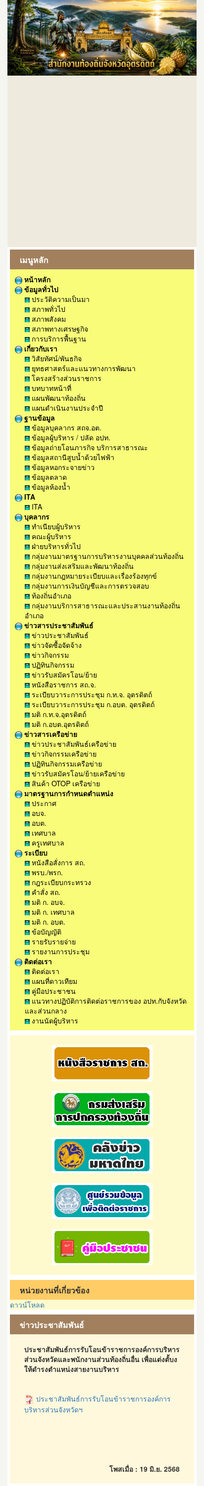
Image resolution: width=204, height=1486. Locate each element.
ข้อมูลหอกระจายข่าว (62, 467)
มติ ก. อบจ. (47, 902)
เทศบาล (43, 833)
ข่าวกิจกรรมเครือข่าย (63, 754)
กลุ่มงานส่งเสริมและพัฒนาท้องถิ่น (82, 566)
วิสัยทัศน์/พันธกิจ (56, 358)
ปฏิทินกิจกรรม (52, 665)
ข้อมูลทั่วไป (40, 289)
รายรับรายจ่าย (53, 941)
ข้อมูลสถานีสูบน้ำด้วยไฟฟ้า (72, 457)
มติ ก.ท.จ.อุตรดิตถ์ (58, 714)
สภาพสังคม (48, 319)
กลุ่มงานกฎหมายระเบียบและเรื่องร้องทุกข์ (93, 576)
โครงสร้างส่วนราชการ (66, 378)
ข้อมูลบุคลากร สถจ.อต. (66, 427)
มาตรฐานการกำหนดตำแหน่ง (67, 793)
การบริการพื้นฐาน (58, 338)
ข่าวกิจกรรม (49, 655)
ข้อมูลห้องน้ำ (50, 487)
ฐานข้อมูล (38, 418)
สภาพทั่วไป (47, 309)
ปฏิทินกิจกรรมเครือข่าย (66, 763)
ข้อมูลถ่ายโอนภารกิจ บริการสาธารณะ (89, 447)
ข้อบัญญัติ (45, 931)
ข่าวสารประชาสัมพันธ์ (58, 625)
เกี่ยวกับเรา (39, 348)
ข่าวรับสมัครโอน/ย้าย (63, 674)
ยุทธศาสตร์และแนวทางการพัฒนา (83, 368)
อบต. (38, 823)
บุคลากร (36, 516)
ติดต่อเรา (37, 961)
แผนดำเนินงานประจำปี (66, 408)
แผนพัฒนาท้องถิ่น (58, 398)
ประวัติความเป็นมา (60, 299)
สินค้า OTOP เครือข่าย (65, 783)
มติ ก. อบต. (47, 922)
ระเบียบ (35, 852)
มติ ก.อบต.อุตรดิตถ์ (59, 724)
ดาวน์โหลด (27, 1305)
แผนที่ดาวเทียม (53, 981)
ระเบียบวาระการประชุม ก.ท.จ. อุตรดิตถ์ (91, 694)
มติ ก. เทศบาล (52, 912)
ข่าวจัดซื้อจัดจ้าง (56, 645)
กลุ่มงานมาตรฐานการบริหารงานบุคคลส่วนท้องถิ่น (107, 556)
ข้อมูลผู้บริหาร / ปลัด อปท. (70, 437)
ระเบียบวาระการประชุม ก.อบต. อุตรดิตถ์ (92, 704)
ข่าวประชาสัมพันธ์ (59, 635)
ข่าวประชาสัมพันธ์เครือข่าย (73, 744)
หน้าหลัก (36, 279)
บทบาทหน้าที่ (50, 388)
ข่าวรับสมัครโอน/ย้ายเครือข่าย (77, 773)
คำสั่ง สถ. (45, 892)
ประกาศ (43, 803)
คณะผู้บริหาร (50, 536)
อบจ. (38, 813)
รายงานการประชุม (60, 951)
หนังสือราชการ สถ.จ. (63, 684)
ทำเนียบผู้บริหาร (55, 526)
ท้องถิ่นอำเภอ (50, 595)
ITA (28, 497)
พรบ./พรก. (46, 872)
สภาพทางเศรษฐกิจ (59, 329)
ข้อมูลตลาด (48, 477)
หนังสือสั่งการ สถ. (57, 862)
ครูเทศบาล (47, 843)
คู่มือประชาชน (53, 991)
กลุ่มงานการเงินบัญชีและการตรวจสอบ (89, 586)
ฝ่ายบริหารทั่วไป (55, 546)
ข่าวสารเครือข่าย (49, 734)
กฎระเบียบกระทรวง (60, 882)
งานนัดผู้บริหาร (54, 1020)
